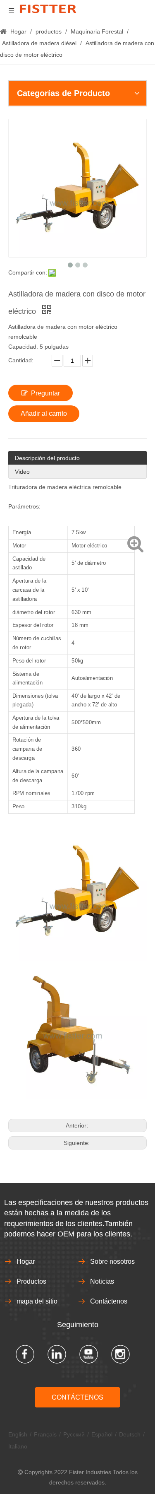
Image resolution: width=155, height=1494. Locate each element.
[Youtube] (88, 1354)
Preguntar (45, 393)
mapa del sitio (37, 1301)
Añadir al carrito (44, 413)
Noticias (102, 1281)
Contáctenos (108, 1301)
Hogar (26, 1261)
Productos (31, 1281)
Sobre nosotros (112, 1261)
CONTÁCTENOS (77, 1397)
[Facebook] (25, 1354)
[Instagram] (120, 1354)
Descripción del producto (47, 458)
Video (22, 471)
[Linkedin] (56, 1354)
